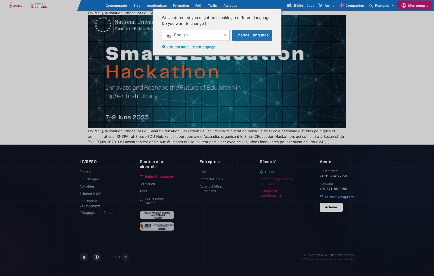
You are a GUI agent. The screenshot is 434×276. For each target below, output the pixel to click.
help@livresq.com (159, 176)
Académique (157, 5)
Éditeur (85, 172)
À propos (230, 5)
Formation (181, 5)
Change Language (252, 35)
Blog (136, 5)
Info (203, 172)
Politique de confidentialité (270, 193)
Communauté (116, 5)
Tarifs (212, 5)
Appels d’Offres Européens (211, 188)
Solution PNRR (90, 193)
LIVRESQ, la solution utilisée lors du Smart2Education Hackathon (143, 13)
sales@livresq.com (339, 197)
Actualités (87, 186)
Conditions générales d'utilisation (276, 181)
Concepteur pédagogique (90, 203)
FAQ (198, 5)
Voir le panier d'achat (155, 200)
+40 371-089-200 (333, 188)
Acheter (331, 207)
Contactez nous (211, 179)
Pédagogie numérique (96, 212)
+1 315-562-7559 (333, 176)
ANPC (144, 191)
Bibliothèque (89, 179)
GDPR (269, 172)
